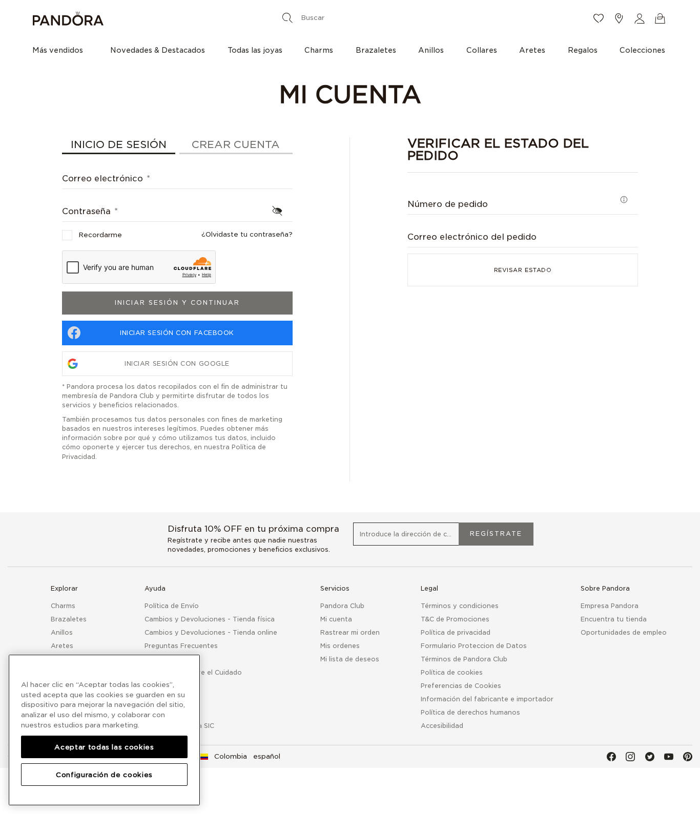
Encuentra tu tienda (614, 619)
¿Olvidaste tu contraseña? (247, 234)
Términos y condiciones (460, 606)
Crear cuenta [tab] (236, 144)
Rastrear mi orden (350, 632)
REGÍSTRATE (496, 533)
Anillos (62, 632)
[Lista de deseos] (598, 18)
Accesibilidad (442, 725)
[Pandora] (138, 18)
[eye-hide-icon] (277, 210)
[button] (639, 18)
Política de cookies (452, 672)
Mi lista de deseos (349, 659)
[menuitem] (60, 49)
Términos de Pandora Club (464, 659)
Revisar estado (523, 270)
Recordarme (100, 235)
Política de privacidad (455, 632)
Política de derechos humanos (470, 712)
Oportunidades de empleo (624, 632)
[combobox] (348, 17)
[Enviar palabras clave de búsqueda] (287, 17)
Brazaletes (69, 619)
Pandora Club (342, 606)
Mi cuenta (336, 619)
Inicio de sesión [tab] (119, 144)
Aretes (62, 646)
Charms (63, 606)
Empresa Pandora (610, 606)
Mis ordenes (340, 646)
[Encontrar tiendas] (619, 18)
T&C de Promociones (455, 619)
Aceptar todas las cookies (104, 746)
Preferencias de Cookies (461, 686)
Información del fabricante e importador (487, 699)
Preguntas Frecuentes (181, 646)
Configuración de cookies (104, 774)
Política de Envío (172, 606)
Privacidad (78, 457)
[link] (240, 757)
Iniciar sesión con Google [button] (177, 363)
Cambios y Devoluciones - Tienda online (211, 632)
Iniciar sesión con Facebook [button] (177, 333)
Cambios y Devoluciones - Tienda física (210, 619)
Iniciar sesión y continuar (177, 302)
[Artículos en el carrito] (660, 18)
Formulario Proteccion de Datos (474, 646)
